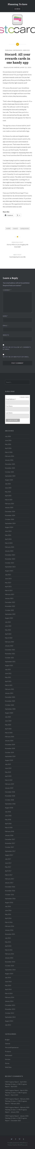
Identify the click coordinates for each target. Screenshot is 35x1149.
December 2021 (10, 650)
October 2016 (9, 894)
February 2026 (9, 456)
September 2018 (10, 804)
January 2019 (9, 788)
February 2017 (9, 879)
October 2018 (9, 800)
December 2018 (10, 792)
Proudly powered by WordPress (17, 1143)
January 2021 (9, 693)
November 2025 (10, 468)
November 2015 (10, 934)
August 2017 (9, 855)
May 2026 (8, 444)
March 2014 (8, 993)
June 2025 (8, 488)
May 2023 (8, 582)
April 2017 (8, 871)
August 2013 (9, 1021)
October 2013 (9, 1013)
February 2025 (9, 503)
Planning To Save (17, 4)
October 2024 (9, 519)
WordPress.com (22, 1145)
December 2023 (10, 555)
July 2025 (8, 484)
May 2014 (8, 985)
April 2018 (8, 823)
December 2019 (10, 744)
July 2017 (8, 859)
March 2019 (8, 780)
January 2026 (9, 460)
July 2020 (8, 717)
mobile (8, 228)
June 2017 (8, 863)
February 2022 (9, 642)
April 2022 (8, 634)
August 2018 (9, 808)
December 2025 (10, 464)
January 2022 (9, 646)
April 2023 (8, 586)
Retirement (8, 1055)
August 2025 (9, 480)
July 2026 (8, 436)
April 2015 (8, 946)
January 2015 (9, 958)
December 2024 (10, 511)
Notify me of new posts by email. (16, 357)
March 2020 (8, 733)
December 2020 (10, 697)
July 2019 (8, 764)
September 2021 (10, 661)
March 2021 (8, 685)
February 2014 (9, 997)
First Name (9, 406)
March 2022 (8, 638)
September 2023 (10, 567)
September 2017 (10, 851)
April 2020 (8, 729)
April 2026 (8, 448)
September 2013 (10, 1017)
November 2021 (10, 653)
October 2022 (9, 610)
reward (15, 228)
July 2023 (8, 575)
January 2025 (9, 507)
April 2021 (8, 681)
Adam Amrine (14, 67)
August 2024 (9, 527)
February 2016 (9, 926)
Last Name (9, 413)
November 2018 (10, 796)
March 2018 (8, 827)
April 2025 (8, 495)
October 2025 (9, 472)
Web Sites (8, 1067)
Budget (7, 1039)
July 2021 (8, 669)
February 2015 (9, 954)
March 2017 (8, 875)
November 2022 (10, 606)
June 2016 (8, 910)
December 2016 (10, 887)
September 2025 (10, 476)
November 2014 (10, 962)
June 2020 (8, 721)
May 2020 (8, 725)
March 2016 (8, 922)
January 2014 (9, 1001)
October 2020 (9, 705)
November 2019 (10, 748)
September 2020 (10, 709)
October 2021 (9, 657)
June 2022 (8, 626)
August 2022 (9, 618)
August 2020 (9, 713)
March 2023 (8, 590)
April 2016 (8, 918)
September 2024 (10, 523)
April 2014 (8, 989)
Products (8, 1051)
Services (26, 50)
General (7, 1043)
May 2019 (8, 772)
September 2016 (10, 898)
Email (5, 325)
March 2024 (8, 543)
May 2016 (8, 914)
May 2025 (8, 492)
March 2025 (8, 500)
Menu (18, 9)
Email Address (11, 399)
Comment (7, 290)
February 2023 (9, 594)
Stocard (17, 101)
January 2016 (9, 930)
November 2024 (10, 515)
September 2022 (10, 614)
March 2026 (8, 452)
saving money (24, 228)
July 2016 (8, 906)
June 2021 (8, 673)
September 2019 (10, 756)
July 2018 (8, 812)
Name (5, 316)
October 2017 (9, 847)
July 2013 (8, 1025)
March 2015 (8, 950)
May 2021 (8, 677)
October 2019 (9, 752)
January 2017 (9, 883)
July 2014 (8, 977)
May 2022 (8, 630)
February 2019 (9, 784)
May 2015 (8, 942)
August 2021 (9, 665)
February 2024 (9, 547)
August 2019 (9, 760)
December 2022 (10, 602)
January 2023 (9, 598)
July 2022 (8, 622)
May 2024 (8, 535)
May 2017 (8, 867)
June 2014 (8, 981)
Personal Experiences (13, 50)
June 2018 (8, 815)
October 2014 (9, 966)
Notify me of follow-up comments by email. (17, 348)
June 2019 (8, 768)
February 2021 (9, 689)
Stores (7, 1063)
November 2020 (10, 701)
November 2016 (10, 891)
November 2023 (10, 559)
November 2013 (10, 1009)
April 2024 (8, 539)
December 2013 (10, 1005)
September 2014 (10, 970)
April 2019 (8, 776)
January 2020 (9, 740)
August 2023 (9, 571)
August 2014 (9, 973)
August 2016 (9, 902)
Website (6, 335)
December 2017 (10, 839)
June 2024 (8, 531)
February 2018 (9, 831)
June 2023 (8, 578)
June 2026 (8, 440)
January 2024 (9, 551)
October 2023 (9, 563)
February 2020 (9, 736)
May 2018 (8, 819)
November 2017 (10, 843)
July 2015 (8, 938)
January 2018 (9, 835)
